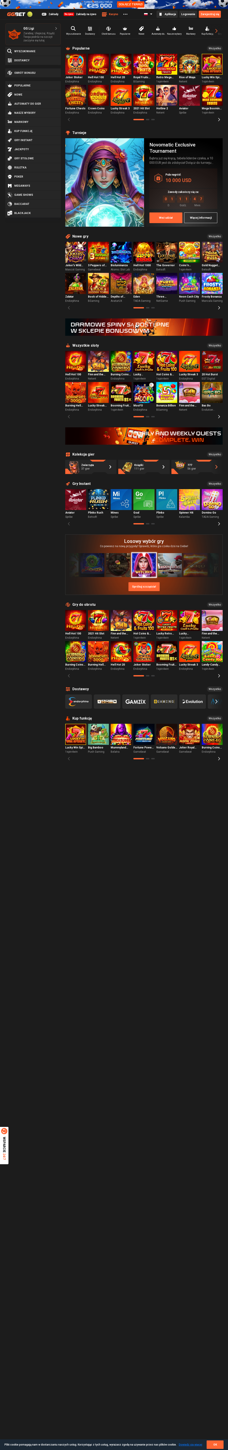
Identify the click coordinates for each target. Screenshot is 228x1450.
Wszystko (215, 48)
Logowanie (188, 14)
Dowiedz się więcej (190, 1444)
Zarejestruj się (210, 14)
